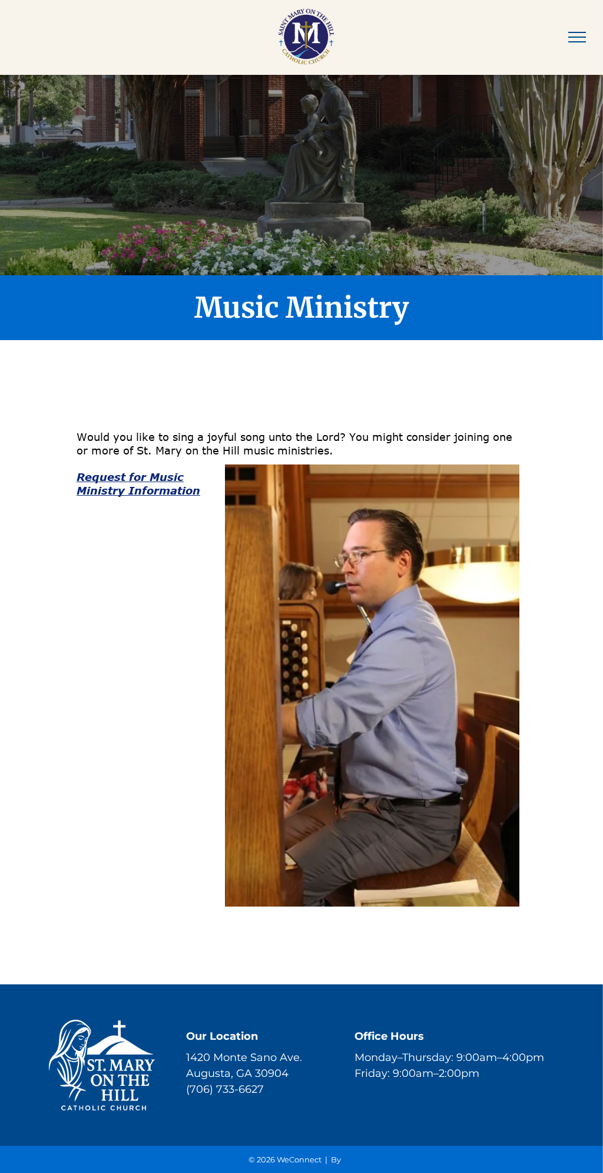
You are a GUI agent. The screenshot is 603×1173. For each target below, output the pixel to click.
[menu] (577, 37)
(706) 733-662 (221, 1089)
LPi (349, 1159)
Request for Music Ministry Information (138, 483)
